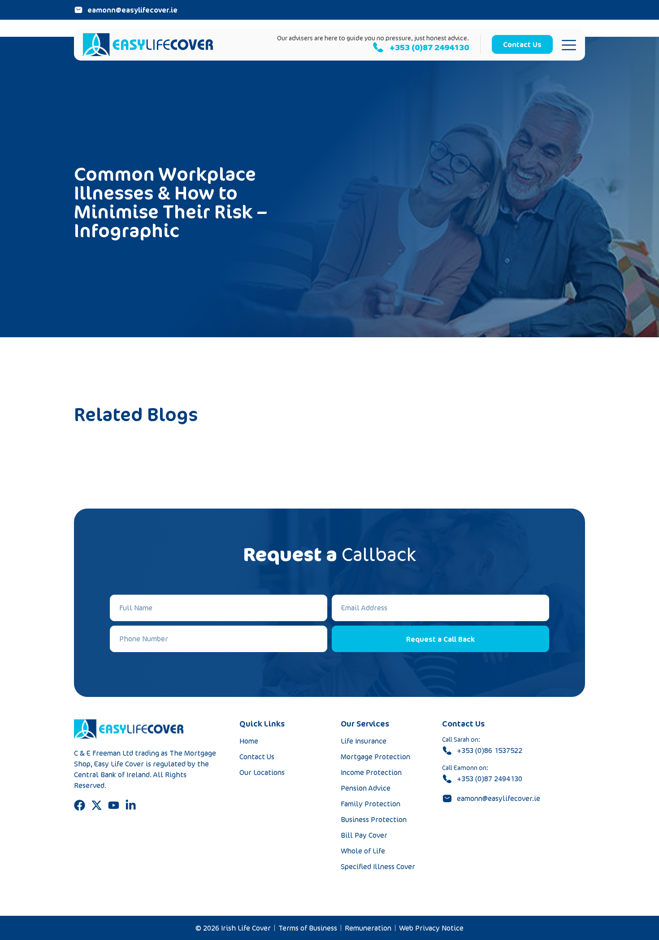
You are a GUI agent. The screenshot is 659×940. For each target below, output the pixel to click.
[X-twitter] (96, 805)
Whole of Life (363, 850)
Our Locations (262, 772)
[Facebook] (79, 805)
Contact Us (256, 756)
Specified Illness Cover (378, 866)
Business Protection (374, 819)
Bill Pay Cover (364, 835)
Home (248, 740)
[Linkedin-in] (130, 805)
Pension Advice (365, 787)
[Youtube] (113, 805)
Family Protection (370, 803)
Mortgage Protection (375, 756)
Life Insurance (363, 740)
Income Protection (371, 772)
